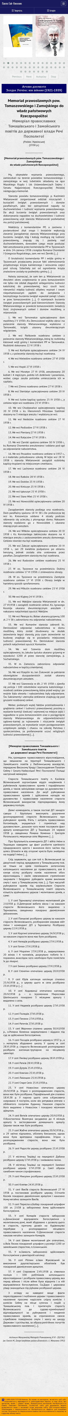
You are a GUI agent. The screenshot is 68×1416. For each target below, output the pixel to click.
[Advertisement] (33, 1375)
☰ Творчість (17, 10)
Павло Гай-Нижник (12, 3)
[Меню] (63, 3)
